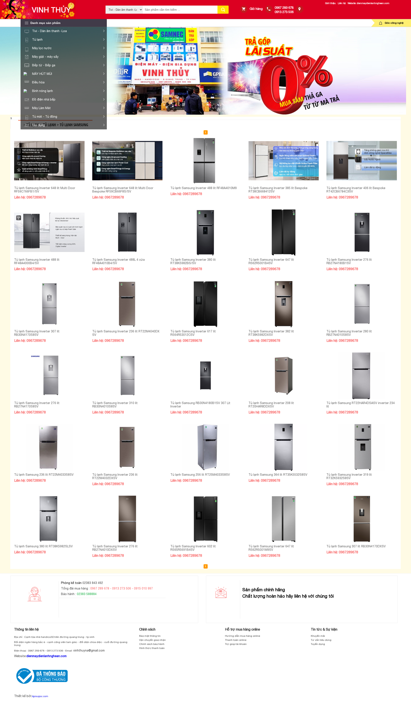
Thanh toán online (235, 639)
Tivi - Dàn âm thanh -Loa (49, 31)
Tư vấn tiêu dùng (321, 639)
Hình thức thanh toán (152, 648)
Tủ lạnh (37, 39)
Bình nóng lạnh (42, 91)
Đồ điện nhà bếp (43, 99)
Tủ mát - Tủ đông (44, 116)
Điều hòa (38, 82)
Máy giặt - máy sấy (45, 56)
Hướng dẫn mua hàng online (242, 635)
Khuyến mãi (318, 635)
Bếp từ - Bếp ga (43, 65)
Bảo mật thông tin (150, 635)
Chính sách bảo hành (151, 644)
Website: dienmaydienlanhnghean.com (368, 3)
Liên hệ (341, 3)
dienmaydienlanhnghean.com (46, 656)
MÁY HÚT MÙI (42, 74)
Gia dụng (38, 125)
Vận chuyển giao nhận (152, 639)
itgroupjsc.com (40, 696)
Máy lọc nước (42, 48)
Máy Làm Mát (41, 108)
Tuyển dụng (318, 644)
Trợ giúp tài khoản (236, 644)
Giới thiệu (330, 3)
